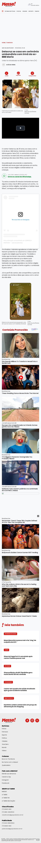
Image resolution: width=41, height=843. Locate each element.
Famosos (10, 42)
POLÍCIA (19, 11)
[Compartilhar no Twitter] (32, 79)
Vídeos (4, 750)
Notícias (5, 726)
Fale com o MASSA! (10, 771)
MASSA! (4, 791)
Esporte (4, 735)
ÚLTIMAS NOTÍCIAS (10, 11)
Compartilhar (32, 75)
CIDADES (24, 11)
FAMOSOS (37, 11)
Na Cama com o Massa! (10, 762)
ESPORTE (31, 11)
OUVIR (6, 75)
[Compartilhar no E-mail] (34, 79)
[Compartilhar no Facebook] (29, 79)
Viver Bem (5, 744)
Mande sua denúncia (9, 774)
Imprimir (18, 75)
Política (4, 738)
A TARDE (4, 795)
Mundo (4, 747)
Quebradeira (6, 765)
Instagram (5, 780)
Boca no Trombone (8, 759)
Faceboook (5, 783)
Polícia (4, 729)
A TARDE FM (5, 798)
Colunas (5, 756)
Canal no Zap (6, 777)
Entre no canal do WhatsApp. (19, 177)
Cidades (4, 741)
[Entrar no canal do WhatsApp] (4, 175)
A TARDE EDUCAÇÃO (8, 801)
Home (4, 42)
